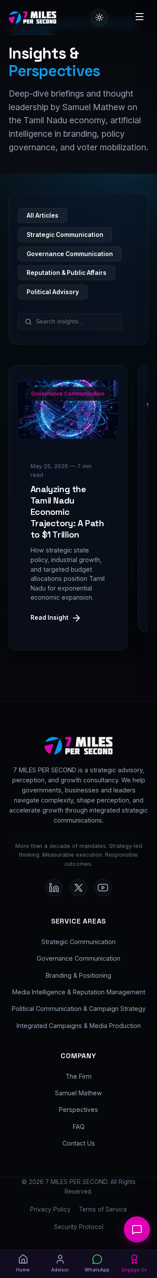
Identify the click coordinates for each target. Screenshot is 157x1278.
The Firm (78, 1076)
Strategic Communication (65, 234)
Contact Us (78, 1143)
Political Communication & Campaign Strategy (79, 1008)
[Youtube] (103, 887)
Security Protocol (78, 1226)
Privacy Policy (50, 1209)
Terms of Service (103, 1209)
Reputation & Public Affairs (66, 272)
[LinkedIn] (54, 887)
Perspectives (78, 1109)
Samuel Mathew (78, 1093)
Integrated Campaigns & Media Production (79, 1025)
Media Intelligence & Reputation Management (78, 992)
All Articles (42, 215)
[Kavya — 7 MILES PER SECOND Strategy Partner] (137, 1229)
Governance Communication (70, 253)
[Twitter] (78, 887)
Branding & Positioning (78, 975)
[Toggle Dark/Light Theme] (99, 17)
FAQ (79, 1126)
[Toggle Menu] (139, 17)
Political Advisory (53, 291)
